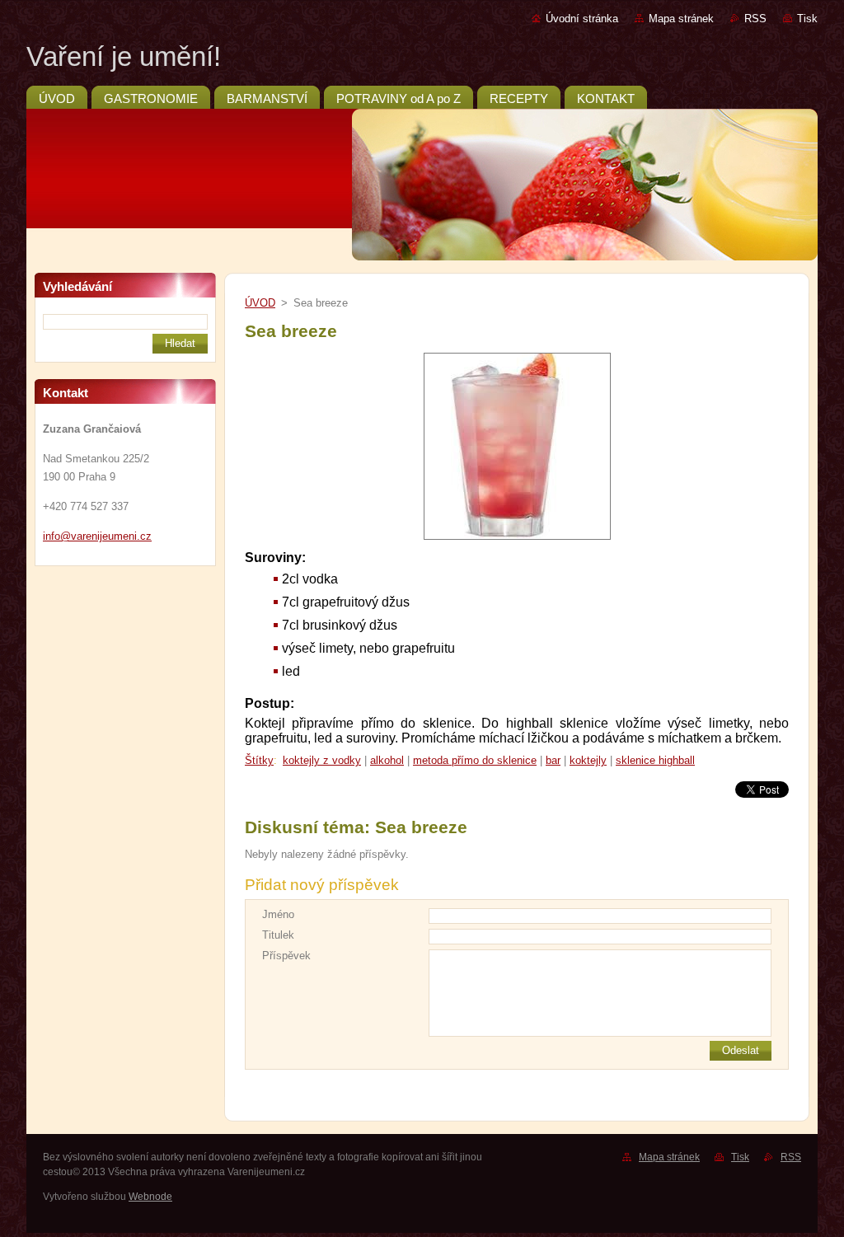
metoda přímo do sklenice (475, 760)
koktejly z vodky (322, 760)
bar (553, 760)
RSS (755, 18)
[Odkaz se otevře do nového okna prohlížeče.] (517, 540)
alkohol (387, 760)
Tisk (807, 18)
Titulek (278, 935)
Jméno (278, 914)
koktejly (588, 760)
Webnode (150, 1196)
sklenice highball (655, 760)
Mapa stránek (681, 18)
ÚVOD (260, 303)
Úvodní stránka (582, 18)
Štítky (259, 760)
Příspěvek (286, 955)
